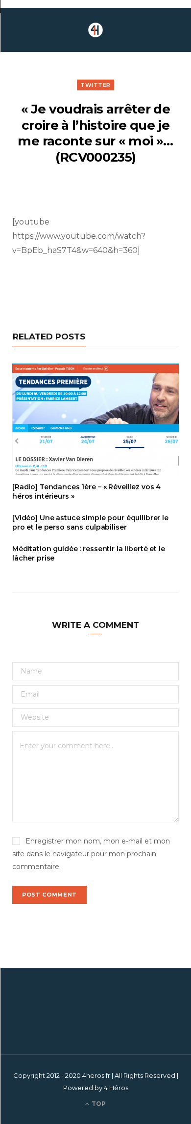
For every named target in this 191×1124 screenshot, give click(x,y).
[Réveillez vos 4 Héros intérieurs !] (95, 30)
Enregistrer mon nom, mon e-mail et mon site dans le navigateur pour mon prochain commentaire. (91, 854)
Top (98, 1103)
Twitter (95, 85)
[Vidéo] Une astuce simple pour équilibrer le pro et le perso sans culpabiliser (90, 522)
